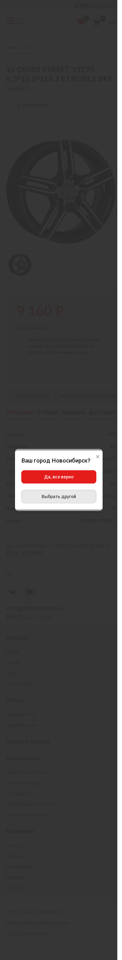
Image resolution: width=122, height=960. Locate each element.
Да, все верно (59, 477)
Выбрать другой (59, 496)
